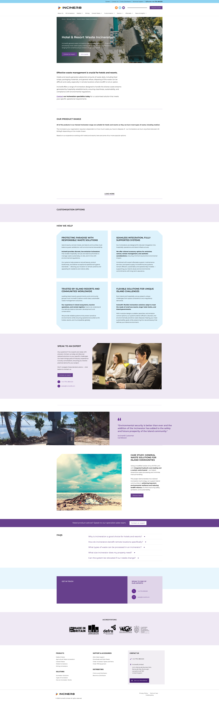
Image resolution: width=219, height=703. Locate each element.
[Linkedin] (120, 7)
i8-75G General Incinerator (119, 169)
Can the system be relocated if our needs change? (112, 558)
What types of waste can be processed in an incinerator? (115, 547)
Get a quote (84, 54)
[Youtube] (123, 7)
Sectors (119, 13)
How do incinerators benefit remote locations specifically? (115, 542)
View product (64, 184)
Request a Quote (156, 7)
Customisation (108, 13)
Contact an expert (69, 54)
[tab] (125, 536)
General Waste (96, 13)
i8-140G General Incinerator (93, 169)
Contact (60, 96)
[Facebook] (116, 7)
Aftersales (128, 13)
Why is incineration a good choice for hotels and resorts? (115, 536)
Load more (109, 194)
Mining (87, 13)
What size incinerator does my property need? (110, 552)
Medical (79, 13)
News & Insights (140, 13)
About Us (60, 13)
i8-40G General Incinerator (147, 169)
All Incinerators (70, 13)
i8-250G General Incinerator (66, 169)
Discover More (137, 495)
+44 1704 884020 (157, 1)
